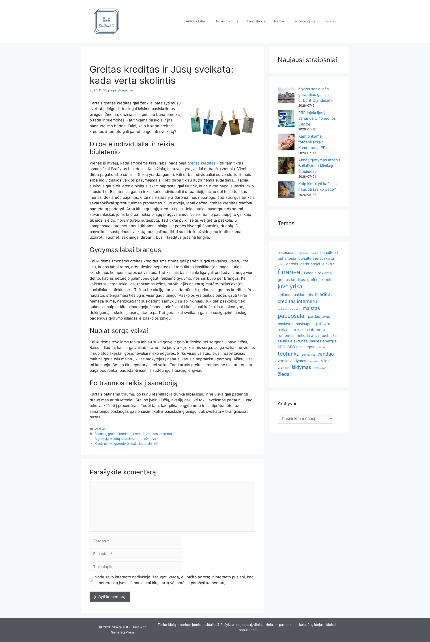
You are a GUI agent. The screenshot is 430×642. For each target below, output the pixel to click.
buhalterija (287, 258)
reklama (285, 329)
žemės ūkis (319, 368)
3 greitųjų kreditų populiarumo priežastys (125, 439)
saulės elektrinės (293, 341)
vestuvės (313, 361)
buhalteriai (329, 252)
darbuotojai (310, 264)
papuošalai (292, 316)
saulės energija (323, 341)
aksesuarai (287, 252)
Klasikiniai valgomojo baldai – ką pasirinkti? (127, 443)
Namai (279, 21)
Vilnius (327, 361)
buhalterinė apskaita (316, 258)
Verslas (330, 21)
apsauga (304, 253)
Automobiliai (196, 21)
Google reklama (318, 273)
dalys (281, 264)
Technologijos (304, 21)
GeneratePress (123, 632)
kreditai (138, 434)
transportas (308, 354)
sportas (320, 347)
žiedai (284, 374)
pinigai (323, 323)
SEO (281, 347)
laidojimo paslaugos (289, 309)
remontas (286, 335)
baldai (314, 253)
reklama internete (309, 329)
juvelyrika (290, 286)
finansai (100, 434)
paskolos (285, 324)
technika (289, 353)
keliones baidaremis (295, 294)
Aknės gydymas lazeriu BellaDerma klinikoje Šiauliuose (319, 166)
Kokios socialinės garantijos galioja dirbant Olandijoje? (315, 95)
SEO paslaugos (301, 347)
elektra (328, 264)
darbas (292, 264)
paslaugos (305, 324)
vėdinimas (283, 368)
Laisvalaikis (256, 21)
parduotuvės (319, 316)
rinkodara (305, 335)
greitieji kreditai (320, 279)
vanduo (325, 354)
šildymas (301, 367)
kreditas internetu (159, 434)
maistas (311, 308)
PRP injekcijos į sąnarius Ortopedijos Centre (317, 118)
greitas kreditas (201, 163)
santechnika (326, 335)
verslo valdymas (292, 361)
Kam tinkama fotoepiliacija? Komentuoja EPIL (313, 142)
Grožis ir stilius (226, 21)
